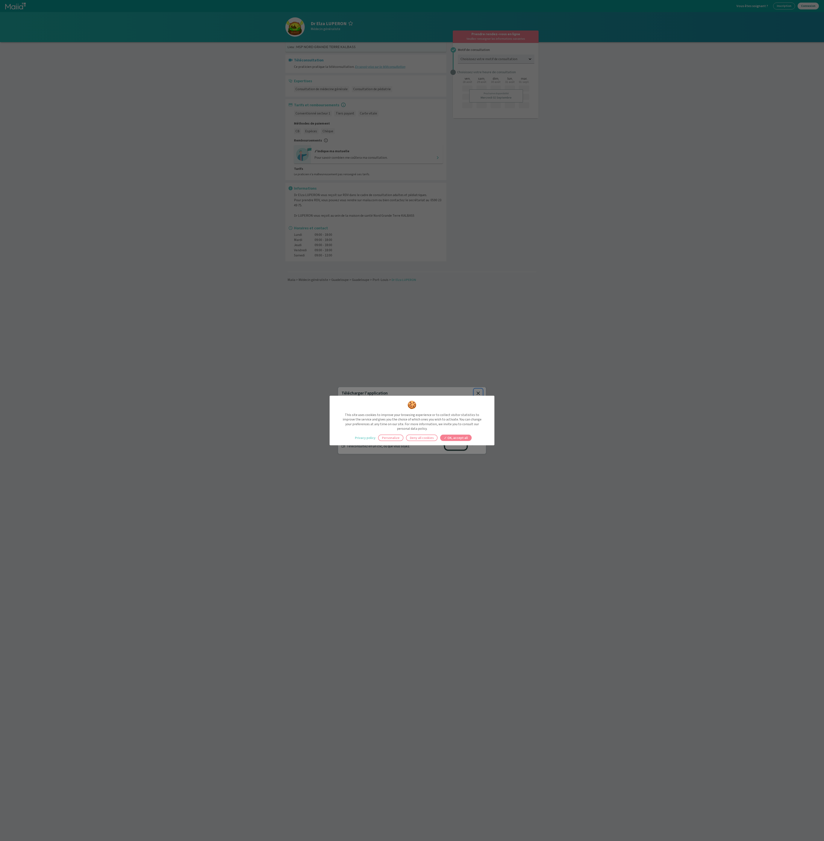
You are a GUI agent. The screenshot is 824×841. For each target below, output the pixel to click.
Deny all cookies (422, 437)
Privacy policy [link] (365, 438)
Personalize (391, 437)
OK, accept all (457, 437)
